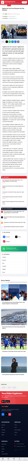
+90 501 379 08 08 (20, 444)
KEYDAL (21, 449)
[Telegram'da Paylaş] (12, 42)
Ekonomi (4, 260)
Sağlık (9, 5)
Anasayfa (4, 5)
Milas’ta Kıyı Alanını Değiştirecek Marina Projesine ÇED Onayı (13, 202)
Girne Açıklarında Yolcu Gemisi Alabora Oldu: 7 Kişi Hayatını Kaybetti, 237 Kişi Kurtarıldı (12, 180)
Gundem (4, 257)
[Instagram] (9, 414)
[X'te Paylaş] (7, 42)
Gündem (3, 425)
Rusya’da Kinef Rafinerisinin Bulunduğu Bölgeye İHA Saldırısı (12, 187)
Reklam (3, 449)
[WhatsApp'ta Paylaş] (9, 42)
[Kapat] (26, 1)
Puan (16, 434)
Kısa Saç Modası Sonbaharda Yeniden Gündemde (12, 196)
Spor (3, 263)
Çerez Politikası (5, 453)
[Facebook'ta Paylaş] (15, 42)
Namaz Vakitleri (18, 429)
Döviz (16, 425)
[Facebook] (3, 414)
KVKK (3, 451)
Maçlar (16, 432)
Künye (3, 446)
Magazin (4, 269)
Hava (16, 427)
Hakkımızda (4, 444)
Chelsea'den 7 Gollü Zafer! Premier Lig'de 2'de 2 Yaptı (13, 192)
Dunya (3, 272)
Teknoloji (4, 266)
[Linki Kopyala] (18, 42)
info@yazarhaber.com (20, 446)
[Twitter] (6, 414)
